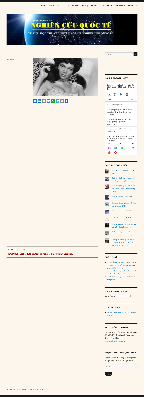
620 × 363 (10, 62)
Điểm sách (95, 6)
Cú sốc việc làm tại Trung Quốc (122, 217)
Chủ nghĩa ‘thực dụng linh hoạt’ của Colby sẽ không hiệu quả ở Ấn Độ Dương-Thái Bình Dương (120, 138)
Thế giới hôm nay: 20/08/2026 (122, 211)
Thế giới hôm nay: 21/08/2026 (122, 196)
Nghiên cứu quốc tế (13, 389)
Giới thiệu (119, 6)
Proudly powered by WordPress (33, 389)
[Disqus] (52, 147)
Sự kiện (75, 6)
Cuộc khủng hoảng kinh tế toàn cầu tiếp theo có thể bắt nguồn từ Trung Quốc (123, 188)
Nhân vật (65, 6)
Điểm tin (131, 6)
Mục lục (106, 6)
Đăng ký (108, 374)
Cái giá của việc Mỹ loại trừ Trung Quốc (120, 129)
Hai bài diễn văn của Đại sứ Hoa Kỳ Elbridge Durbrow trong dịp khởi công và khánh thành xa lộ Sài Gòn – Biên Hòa (121, 265)
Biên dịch (52, 6)
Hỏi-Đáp (84, 6)
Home (42, 6)
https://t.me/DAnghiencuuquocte (115, 341)
